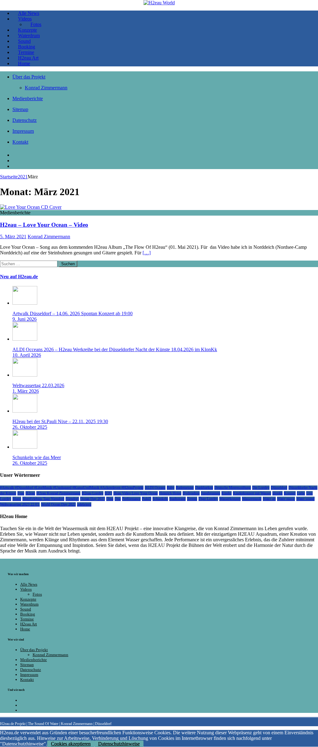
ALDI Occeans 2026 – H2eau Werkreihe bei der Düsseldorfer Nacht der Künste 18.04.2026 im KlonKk (114, 349)
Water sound (305, 499)
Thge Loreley (208, 499)
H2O (108, 493)
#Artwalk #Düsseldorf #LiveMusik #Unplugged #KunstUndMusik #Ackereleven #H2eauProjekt (71, 487)
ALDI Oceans (155, 487)
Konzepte (28, 599)
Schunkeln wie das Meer (36, 457)
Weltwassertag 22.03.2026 (38, 385)
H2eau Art (28, 624)
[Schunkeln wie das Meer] (24, 447)
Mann (16, 499)
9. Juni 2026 (24, 319)
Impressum (23, 131)
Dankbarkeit (204, 487)
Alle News (28, 584)
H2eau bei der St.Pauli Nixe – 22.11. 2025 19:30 (60, 421)
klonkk (277, 493)
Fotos (37, 594)
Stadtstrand (177, 499)
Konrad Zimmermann (46, 87)
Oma (109, 499)
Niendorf (72, 499)
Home (24, 63)
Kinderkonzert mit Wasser (252, 493)
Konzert (290, 493)
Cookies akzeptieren (71, 743)
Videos (26, 589)
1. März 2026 (25, 391)
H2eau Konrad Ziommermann (58, 493)
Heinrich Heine (170, 493)
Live (309, 493)
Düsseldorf (279, 487)
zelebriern (84, 504)
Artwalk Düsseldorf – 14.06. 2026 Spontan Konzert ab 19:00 (72, 313)
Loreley (5, 499)
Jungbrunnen (210, 493)
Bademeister (185, 487)
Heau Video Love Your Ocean (135, 493)
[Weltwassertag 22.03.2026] (24, 375)
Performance (131, 499)
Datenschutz (24, 120)
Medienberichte (27, 98)
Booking (27, 614)
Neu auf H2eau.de (19, 276)
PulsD (146, 499)
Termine (27, 619)
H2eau (30, 493)
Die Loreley (261, 487)
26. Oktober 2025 (29, 427)
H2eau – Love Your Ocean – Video (44, 224)
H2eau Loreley (92, 493)
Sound (25, 609)
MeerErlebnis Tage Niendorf (43, 499)
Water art (269, 499)
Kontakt (20, 142)
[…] (147, 252)
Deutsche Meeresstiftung (232, 487)
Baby (171, 487)
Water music (286, 499)
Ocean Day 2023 (92, 499)
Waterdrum (29, 604)
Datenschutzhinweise (119, 743)
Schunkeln (160, 499)
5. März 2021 (13, 236)
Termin (192, 499)
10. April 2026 (26, 355)
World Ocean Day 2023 (58, 504)
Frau (20, 493)
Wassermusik (251, 499)
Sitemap (20, 109)
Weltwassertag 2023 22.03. (20, 504)
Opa (118, 499)
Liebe (301, 493)
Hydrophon (191, 493)
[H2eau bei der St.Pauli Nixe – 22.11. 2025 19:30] (24, 411)
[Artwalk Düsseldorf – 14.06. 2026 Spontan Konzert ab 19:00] (24, 303)
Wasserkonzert (230, 499)
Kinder (226, 493)
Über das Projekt (28, 76)
